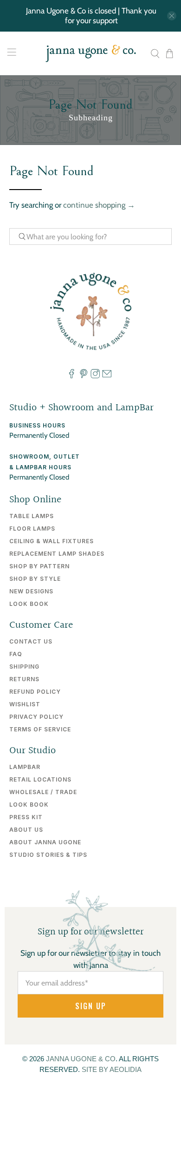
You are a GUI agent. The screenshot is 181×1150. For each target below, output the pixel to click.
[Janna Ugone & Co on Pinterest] (83, 376)
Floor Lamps (32, 528)
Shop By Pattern (39, 566)
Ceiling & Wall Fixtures (51, 541)
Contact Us (30, 641)
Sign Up (90, 1006)
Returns (24, 679)
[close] (171, 15)
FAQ (15, 654)
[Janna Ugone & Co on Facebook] (71, 376)
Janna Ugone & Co (81, 1059)
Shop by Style (35, 578)
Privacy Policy (36, 716)
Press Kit (26, 817)
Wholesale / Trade (43, 792)
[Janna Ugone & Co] (90, 53)
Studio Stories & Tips (48, 854)
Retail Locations (40, 779)
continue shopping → (99, 205)
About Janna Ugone (45, 842)
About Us (26, 829)
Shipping (24, 666)
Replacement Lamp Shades (56, 553)
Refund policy (35, 691)
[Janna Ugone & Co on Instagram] (95, 376)
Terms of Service (40, 729)
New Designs (31, 591)
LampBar (24, 766)
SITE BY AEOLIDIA (112, 1069)
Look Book (29, 603)
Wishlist (24, 704)
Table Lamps (31, 516)
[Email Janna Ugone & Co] (106, 376)
